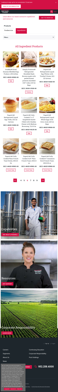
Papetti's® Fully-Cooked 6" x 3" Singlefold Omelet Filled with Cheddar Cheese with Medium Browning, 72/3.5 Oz (29, 120)
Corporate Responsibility (37, 354)
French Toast (10, 170)
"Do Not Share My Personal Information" (12, 386)
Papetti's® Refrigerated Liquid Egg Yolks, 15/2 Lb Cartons (11, 118)
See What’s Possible (10, 235)
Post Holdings (34, 357)
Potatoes (29, 92)
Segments (6, 354)
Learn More (7, 333)
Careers (5, 350)
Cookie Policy (27, 386)
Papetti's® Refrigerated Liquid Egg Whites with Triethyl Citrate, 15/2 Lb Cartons (47, 73)
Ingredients (21, 30)
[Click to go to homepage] (5, 11)
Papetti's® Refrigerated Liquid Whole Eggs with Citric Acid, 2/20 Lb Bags (47, 119)
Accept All (7, 389)
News (5, 361)
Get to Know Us (47, 18)
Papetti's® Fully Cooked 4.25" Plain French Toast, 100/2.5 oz (29, 159)
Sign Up (47, 343)
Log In (53, 343)
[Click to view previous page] (15, 180)
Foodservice (8, 30)
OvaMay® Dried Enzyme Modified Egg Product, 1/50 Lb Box (11, 71)
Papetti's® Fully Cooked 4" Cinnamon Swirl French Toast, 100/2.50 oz (47, 159)
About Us (6, 357)
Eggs (11, 81)
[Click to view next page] (43, 180)
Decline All (13, 389)
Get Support (7, 284)
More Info (19, 389)
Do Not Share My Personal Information (41, 386)
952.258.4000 (46, 366)
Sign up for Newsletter (11, 6)
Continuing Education (36, 350)
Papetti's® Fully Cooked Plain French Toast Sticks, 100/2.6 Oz (10, 159)
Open (53, 37)
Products (7, 26)
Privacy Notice (7, 376)
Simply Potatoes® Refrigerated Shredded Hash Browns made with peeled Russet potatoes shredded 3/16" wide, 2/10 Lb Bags (29, 77)
